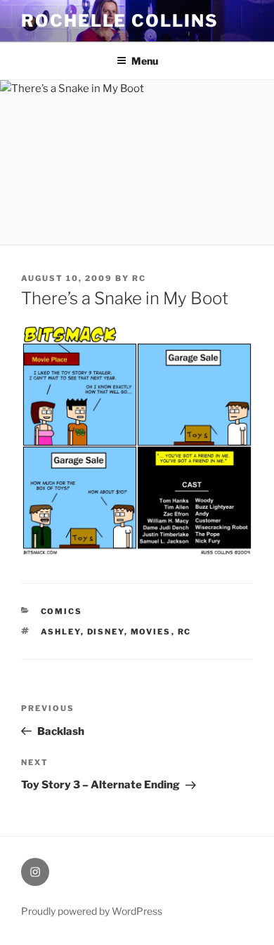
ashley (61, 632)
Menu (144, 61)
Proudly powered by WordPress (91, 911)
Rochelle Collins (119, 21)
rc (139, 278)
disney (105, 632)
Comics (62, 611)
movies (151, 632)
